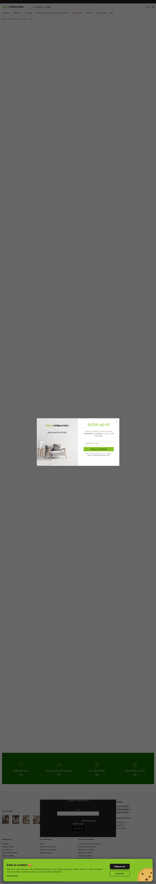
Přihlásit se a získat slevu (98, 449)
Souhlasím (120, 866)
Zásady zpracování (94, 455)
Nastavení (119, 873)
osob (101, 455)
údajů (108, 455)
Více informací (12, 876)
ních (104, 455)
